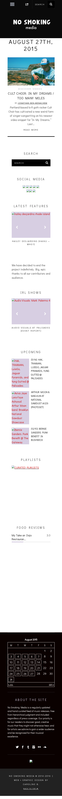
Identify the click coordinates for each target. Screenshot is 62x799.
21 (38, 668)
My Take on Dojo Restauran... (22, 537)
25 (18, 674)
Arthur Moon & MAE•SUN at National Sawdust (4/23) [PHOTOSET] (40, 399)
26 (25, 674)
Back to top (30, 789)
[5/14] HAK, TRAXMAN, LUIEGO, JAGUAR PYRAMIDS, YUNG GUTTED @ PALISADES (40, 369)
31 (11, 679)
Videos (37, 88)
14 (38, 662)
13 (31, 662)
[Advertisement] (31, 497)
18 (18, 668)
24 (11, 674)
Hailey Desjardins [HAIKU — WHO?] (31, 243)
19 (25, 668)
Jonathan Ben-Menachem (32, 103)
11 (18, 662)
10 (11, 662)
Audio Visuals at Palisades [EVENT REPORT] (31, 329)
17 (11, 668)
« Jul (10, 684)
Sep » (51, 684)
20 (31, 668)
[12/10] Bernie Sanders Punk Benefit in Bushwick (39, 434)
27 (31, 674)
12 (25, 662)
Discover (24, 88)
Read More (31, 130)
